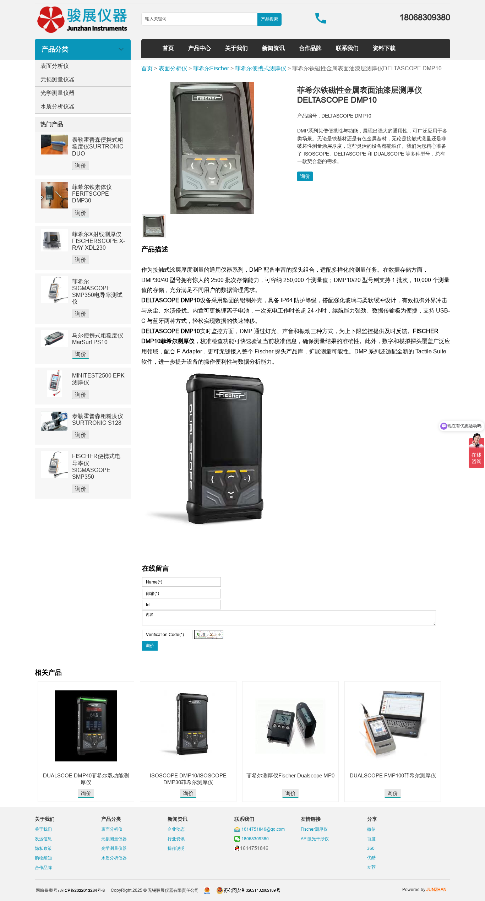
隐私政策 (43, 848)
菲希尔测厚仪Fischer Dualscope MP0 (290, 775)
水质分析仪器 (57, 106)
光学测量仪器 (57, 92)
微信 (371, 829)
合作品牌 (310, 48)
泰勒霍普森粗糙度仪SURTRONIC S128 (97, 419)
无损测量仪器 (57, 79)
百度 (371, 838)
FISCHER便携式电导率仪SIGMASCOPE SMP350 (96, 466)
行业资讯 (176, 838)
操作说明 (176, 848)
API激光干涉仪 (315, 838)
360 (371, 848)
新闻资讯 (273, 48)
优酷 (371, 857)
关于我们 (236, 48)
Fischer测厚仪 (314, 829)
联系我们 (347, 48)
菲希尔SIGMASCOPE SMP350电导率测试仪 (97, 291)
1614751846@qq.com (263, 829)
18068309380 (255, 838)
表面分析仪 (54, 66)
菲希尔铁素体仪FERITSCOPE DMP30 (92, 193)
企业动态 (176, 829)
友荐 (371, 867)
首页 (168, 48)
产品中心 (199, 48)
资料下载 (384, 48)
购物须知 (43, 858)
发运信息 (43, 838)
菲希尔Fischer (211, 68)
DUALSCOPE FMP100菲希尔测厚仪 (393, 775)
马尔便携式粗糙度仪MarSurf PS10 (97, 338)
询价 (80, 165)
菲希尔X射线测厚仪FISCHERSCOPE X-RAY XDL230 (98, 241)
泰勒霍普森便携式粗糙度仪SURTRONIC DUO (98, 146)
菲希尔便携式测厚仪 (260, 68)
